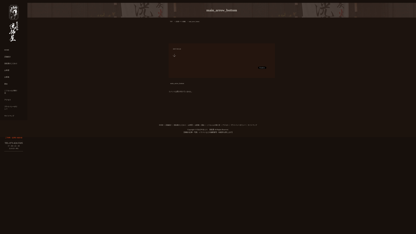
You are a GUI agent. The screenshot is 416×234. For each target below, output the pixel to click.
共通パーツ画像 (180, 21)
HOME (6, 50)
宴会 (6, 84)
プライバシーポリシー (238, 125)
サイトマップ (9, 116)
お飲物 (6, 77)
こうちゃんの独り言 (213, 125)
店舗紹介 (7, 57)
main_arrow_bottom (177, 83)
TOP (171, 21)
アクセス (7, 100)
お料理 (6, 70)
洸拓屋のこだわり (10, 63)
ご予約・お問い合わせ (13, 137)
